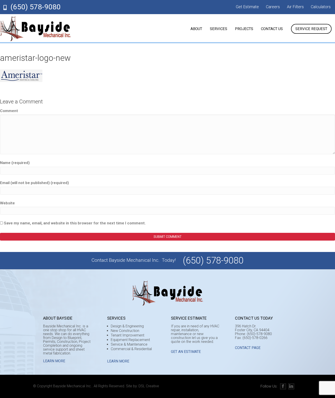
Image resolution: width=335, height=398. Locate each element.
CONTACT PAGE (247, 348)
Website (7, 203)
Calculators (321, 6)
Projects (244, 29)
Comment (9, 110)
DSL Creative (149, 386)
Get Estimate (247, 6)
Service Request (311, 29)
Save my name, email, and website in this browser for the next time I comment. (75, 223)
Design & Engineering (127, 326)
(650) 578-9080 (35, 7)
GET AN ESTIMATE (186, 352)
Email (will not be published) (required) (34, 182)
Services (218, 29)
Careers (273, 6)
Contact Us (272, 29)
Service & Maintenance (129, 344)
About (196, 29)
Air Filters (295, 6)
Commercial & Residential (131, 349)
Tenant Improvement (127, 335)
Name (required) (15, 162)
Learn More (54, 361)
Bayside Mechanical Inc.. (73, 386)
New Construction (125, 331)
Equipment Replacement (130, 340)
